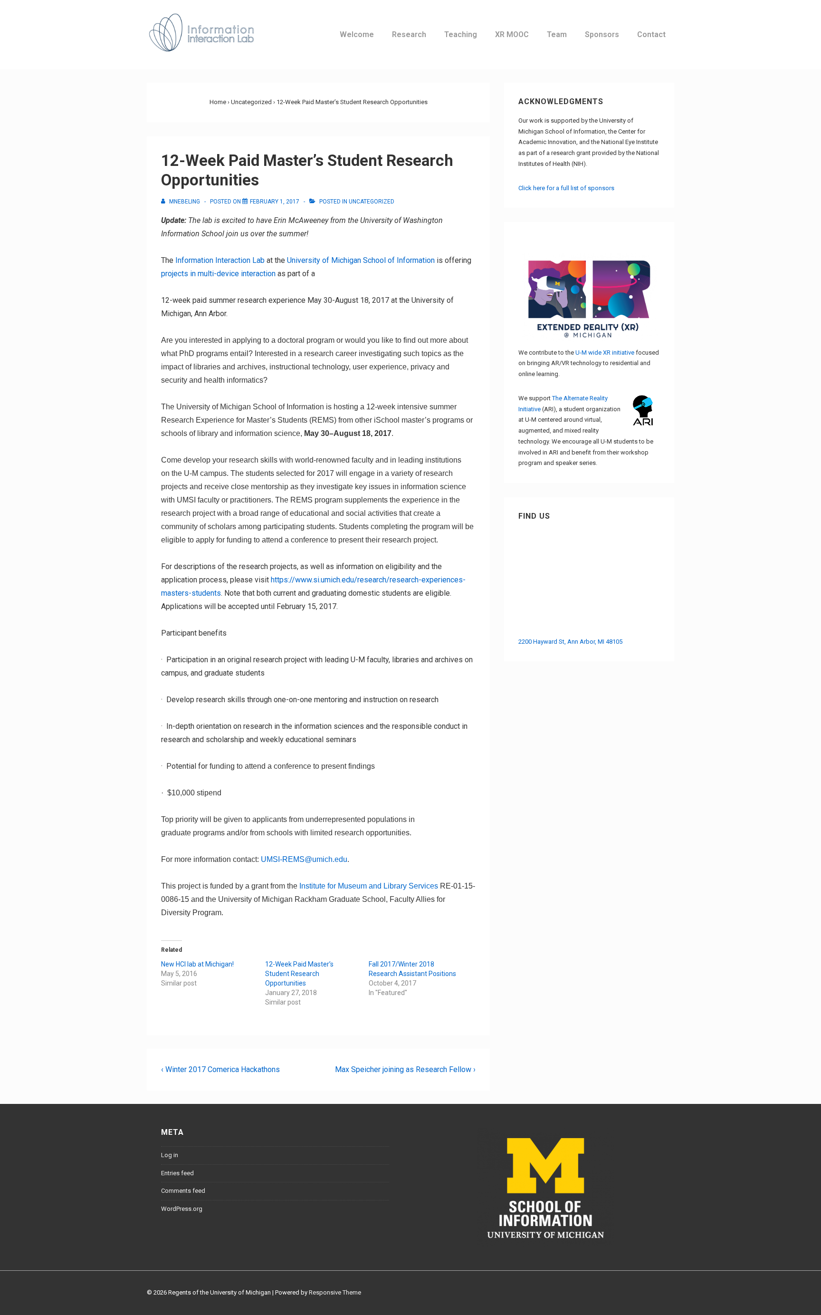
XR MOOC (512, 34)
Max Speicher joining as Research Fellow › (405, 1069)
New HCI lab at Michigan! (197, 964)
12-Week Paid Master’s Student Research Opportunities (299, 973)
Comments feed (183, 1190)
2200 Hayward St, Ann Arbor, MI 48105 (570, 641)
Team (557, 34)
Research (409, 34)
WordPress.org (181, 1208)
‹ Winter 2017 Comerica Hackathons (220, 1069)
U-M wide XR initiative (604, 352)
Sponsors (602, 34)
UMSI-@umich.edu (304, 859)
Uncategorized (371, 201)
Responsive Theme (335, 1292)
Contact (651, 34)
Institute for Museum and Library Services (368, 886)
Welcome (357, 34)
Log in (169, 1155)
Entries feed (177, 1173)
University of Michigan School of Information (361, 260)
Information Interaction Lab (220, 260)
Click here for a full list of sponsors (566, 188)
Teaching (460, 34)
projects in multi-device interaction (218, 273)
